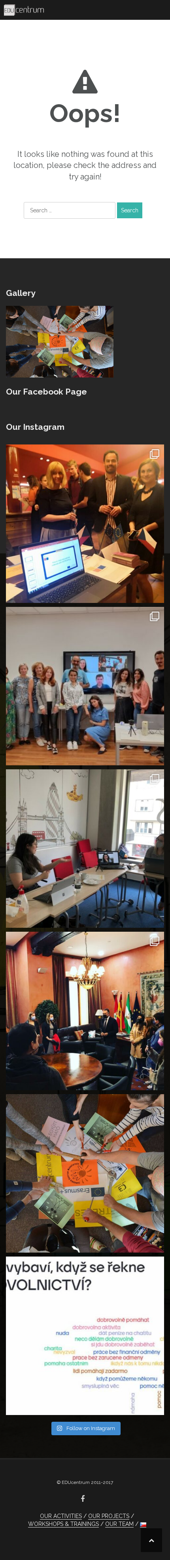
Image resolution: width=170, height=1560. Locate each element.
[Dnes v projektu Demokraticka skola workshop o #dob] (85, 1336)
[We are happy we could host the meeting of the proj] (85, 848)
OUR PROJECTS (108, 1516)
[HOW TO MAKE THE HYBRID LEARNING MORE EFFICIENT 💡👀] (85, 686)
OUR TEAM (119, 1524)
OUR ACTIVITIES (61, 1516)
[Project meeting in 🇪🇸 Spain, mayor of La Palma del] (85, 1011)
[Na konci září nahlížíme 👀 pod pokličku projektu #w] (85, 523)
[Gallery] (59, 341)
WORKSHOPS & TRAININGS (63, 1524)
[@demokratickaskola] (85, 1173)
